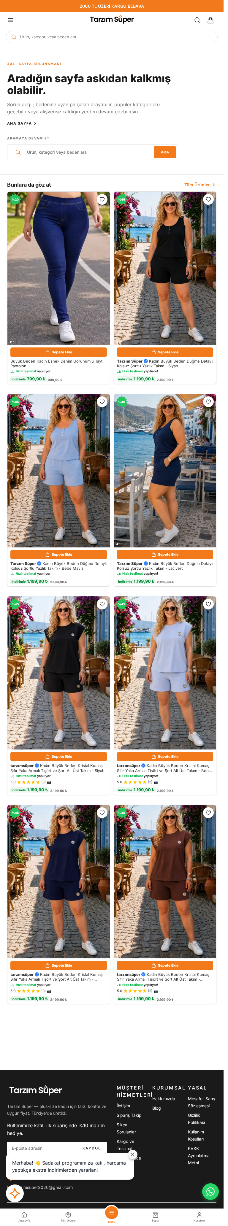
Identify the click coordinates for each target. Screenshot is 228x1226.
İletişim (123, 1105)
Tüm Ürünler (197, 184)
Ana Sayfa (19, 123)
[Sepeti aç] (210, 20)
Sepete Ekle (62, 352)
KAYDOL (92, 1148)
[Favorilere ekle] (102, 199)
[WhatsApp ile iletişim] (210, 1191)
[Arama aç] (197, 20)
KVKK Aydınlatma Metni (199, 1155)
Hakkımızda (163, 1098)
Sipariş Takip (129, 1115)
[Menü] (10, 20)
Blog (156, 1108)
